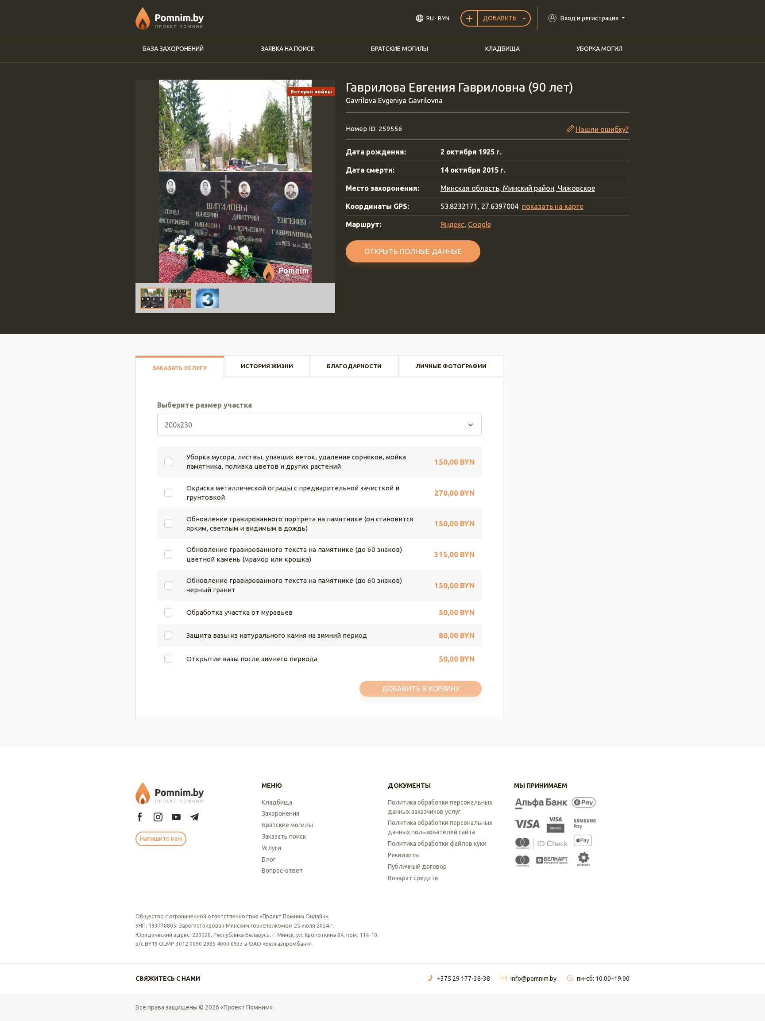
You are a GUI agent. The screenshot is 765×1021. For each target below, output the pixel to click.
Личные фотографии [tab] (451, 366)
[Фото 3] (207, 298)
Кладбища (502, 48)
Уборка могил (599, 48)
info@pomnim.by (533, 978)
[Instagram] (158, 818)
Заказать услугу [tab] (179, 368)
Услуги (271, 847)
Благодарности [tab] (354, 366)
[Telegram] (194, 818)
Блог (269, 859)
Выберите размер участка (204, 405)
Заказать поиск (284, 836)
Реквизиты (404, 855)
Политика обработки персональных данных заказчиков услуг (440, 807)
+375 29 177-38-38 (463, 978)
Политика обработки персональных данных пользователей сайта (440, 827)
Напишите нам (161, 838)
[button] (235, 181)
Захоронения (280, 813)
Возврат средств (413, 878)
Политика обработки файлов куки (437, 843)
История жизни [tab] (267, 366)
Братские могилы (399, 48)
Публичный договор (417, 866)
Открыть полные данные (413, 251)
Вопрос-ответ (282, 870)
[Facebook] (139, 818)
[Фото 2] (179, 298)
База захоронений (173, 48)
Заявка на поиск (287, 48)
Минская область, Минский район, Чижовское (517, 188)
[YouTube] (176, 818)
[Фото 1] (152, 298)
